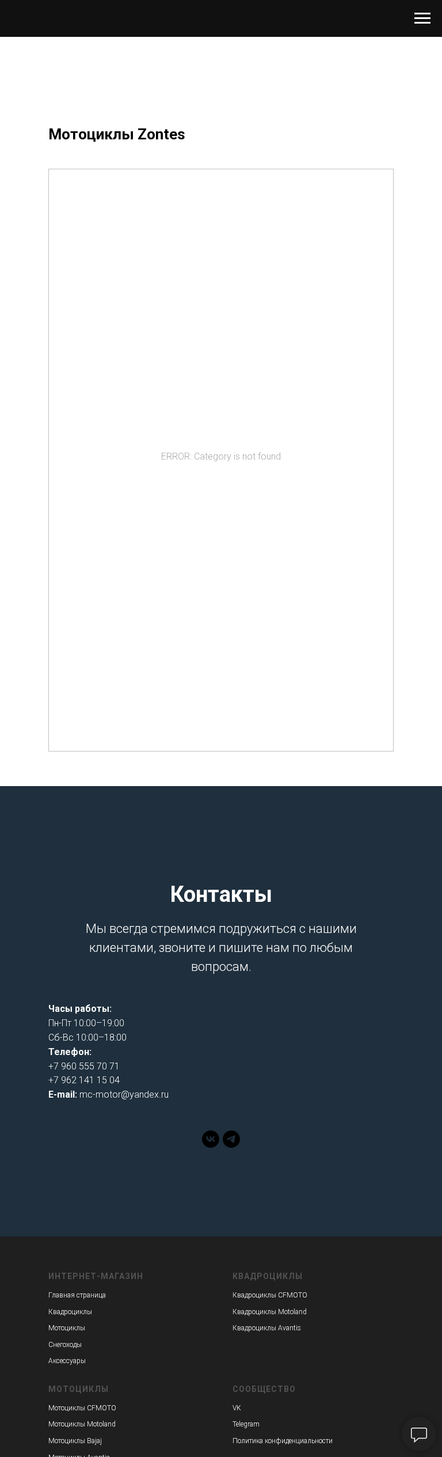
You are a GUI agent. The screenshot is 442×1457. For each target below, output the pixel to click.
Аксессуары (67, 1361)
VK (237, 1408)
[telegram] (231, 1144)
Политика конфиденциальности (283, 1441)
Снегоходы (65, 1345)
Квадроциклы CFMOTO (270, 1295)
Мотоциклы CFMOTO (82, 1408)
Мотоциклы (66, 1328)
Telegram (246, 1424)
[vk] (210, 1144)
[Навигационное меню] (422, 18)
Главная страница (77, 1295)
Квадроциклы (70, 1312)
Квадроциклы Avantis (267, 1328)
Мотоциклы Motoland (82, 1424)
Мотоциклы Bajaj (75, 1441)
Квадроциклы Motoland (270, 1312)
